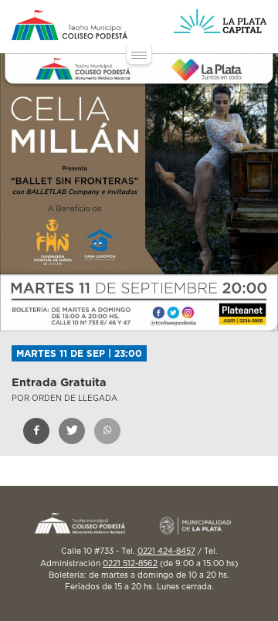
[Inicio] (69, 25)
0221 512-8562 (130, 564)
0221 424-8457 (166, 551)
